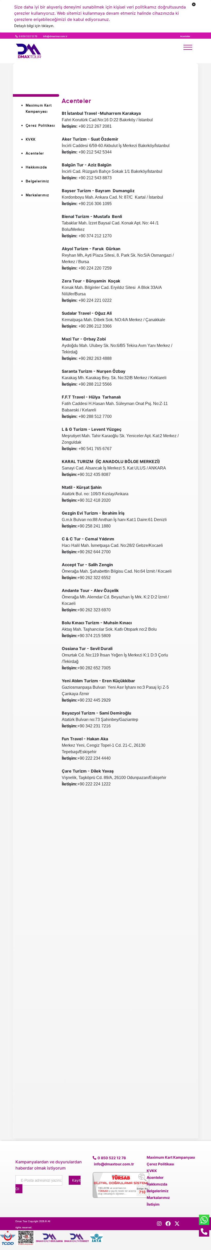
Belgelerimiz (37, 181)
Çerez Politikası (40, 125)
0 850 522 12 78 (28, 36)
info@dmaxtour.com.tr (55, 36)
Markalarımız (37, 195)
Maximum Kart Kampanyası (171, 1157)
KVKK (31, 139)
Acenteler (35, 153)
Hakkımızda (36, 167)
